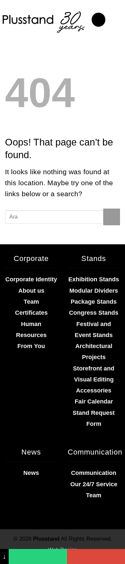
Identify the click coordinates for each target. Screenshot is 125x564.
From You (31, 346)
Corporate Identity (31, 279)
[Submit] (111, 217)
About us (31, 290)
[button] (99, 20)
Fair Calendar (94, 401)
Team (31, 301)
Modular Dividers (93, 290)
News (31, 473)
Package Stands (94, 301)
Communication (93, 473)
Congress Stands (93, 312)
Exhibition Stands (93, 279)
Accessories (93, 390)
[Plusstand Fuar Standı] (43, 21)
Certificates (31, 312)
